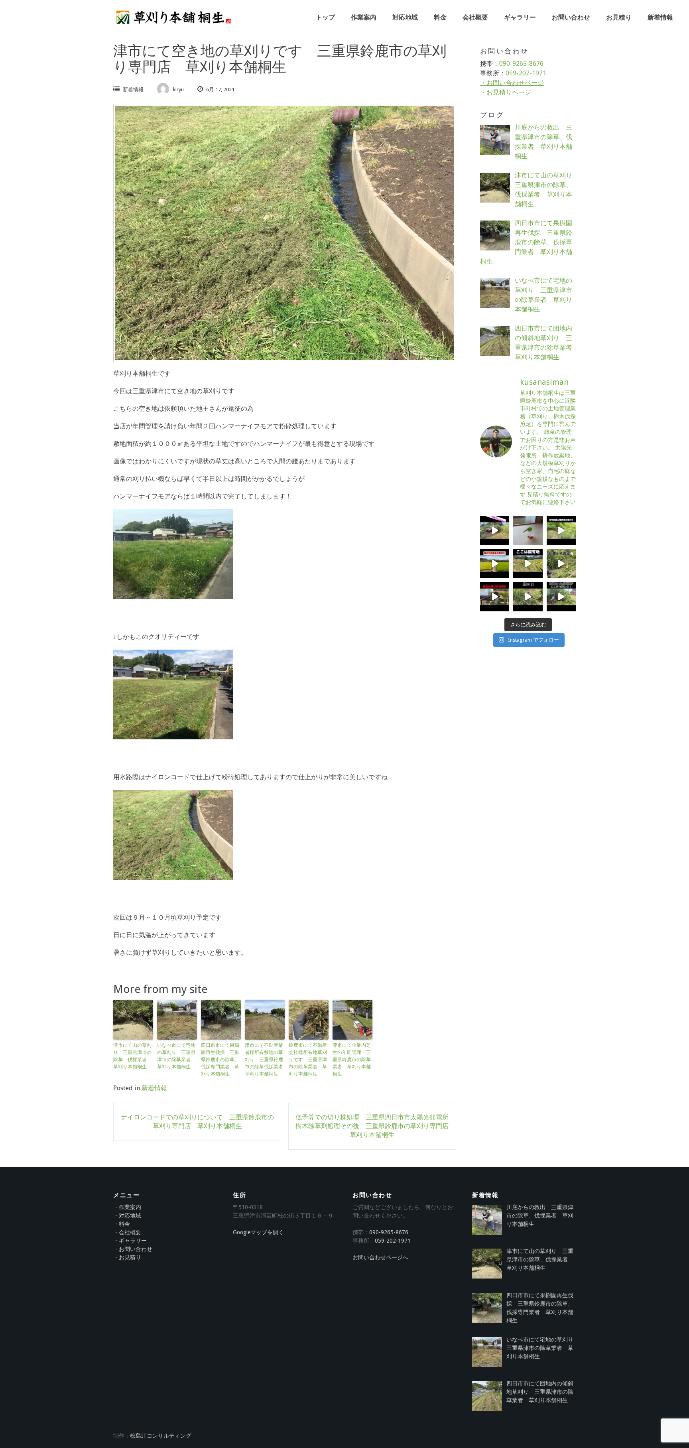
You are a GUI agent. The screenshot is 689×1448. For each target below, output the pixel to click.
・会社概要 (127, 1232)
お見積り (619, 17)
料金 (440, 17)
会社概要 (475, 17)
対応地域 (405, 17)
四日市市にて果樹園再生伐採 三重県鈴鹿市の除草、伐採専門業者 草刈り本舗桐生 (220, 1059)
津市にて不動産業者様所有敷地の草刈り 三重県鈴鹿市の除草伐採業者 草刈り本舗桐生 (265, 1059)
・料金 (121, 1224)
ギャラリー (520, 17)
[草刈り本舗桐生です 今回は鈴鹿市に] (494, 563)
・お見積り (127, 1257)
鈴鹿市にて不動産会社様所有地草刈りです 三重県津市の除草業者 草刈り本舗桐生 (308, 1059)
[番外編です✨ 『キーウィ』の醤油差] (527, 530)
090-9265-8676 (521, 63)
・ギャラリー (130, 1240)
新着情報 (660, 17)
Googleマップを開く (258, 1232)
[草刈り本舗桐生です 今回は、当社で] (494, 596)
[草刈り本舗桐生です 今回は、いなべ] (527, 563)
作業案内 (363, 17)
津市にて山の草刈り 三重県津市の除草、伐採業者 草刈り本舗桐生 (132, 1056)
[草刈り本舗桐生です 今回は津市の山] (527, 596)
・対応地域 (127, 1215)
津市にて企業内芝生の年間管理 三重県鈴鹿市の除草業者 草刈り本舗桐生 (352, 1059)
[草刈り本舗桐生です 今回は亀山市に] (561, 530)
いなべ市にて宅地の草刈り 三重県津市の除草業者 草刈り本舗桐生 (176, 1056)
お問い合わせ (571, 17)
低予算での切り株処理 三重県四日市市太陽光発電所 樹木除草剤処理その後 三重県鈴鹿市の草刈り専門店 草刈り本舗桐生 (375, 1126)
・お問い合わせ (132, 1249)
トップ (325, 17)
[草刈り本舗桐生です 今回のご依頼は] (561, 596)
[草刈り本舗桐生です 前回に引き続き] (561, 563)
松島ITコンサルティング (160, 1435)
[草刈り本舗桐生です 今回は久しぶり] (494, 530)
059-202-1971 (526, 73)
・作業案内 (127, 1207)
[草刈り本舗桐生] (173, 17)
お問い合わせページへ (380, 1257)
